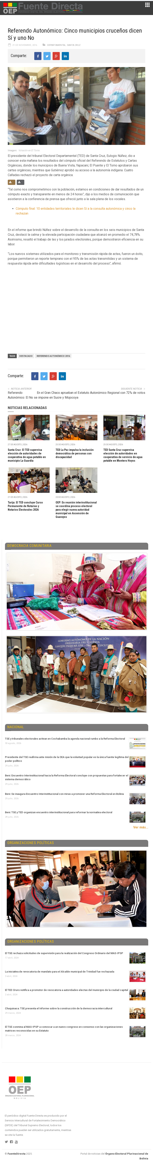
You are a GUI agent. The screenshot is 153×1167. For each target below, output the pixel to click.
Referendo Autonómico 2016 (53, 356)
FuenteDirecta (17, 1153)
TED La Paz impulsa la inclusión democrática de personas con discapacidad (75, 453)
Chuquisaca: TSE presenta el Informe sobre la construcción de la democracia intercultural (58, 1008)
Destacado (25, 356)
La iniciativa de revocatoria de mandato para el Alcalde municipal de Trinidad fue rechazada (59, 971)
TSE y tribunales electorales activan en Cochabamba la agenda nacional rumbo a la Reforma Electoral (65, 738)
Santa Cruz (73, 45)
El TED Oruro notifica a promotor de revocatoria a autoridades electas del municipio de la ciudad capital (66, 990)
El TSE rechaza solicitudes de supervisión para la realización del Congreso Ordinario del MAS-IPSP (64, 953)
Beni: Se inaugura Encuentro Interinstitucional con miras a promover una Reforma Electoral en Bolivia (64, 793)
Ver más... (140, 827)
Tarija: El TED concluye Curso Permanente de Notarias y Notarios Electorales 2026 (25, 506)
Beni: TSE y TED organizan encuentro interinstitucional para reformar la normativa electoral (58, 812)
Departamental (56, 45)
